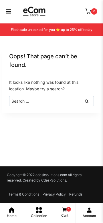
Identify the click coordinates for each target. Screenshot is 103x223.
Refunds (75, 194)
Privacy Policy (54, 194)
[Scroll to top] (95, 195)
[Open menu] (5, 11)
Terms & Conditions (24, 194)
